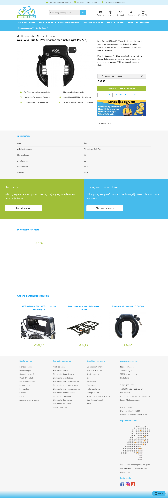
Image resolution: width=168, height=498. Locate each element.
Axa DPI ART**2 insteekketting (120, 47)
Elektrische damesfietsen (63, 374)
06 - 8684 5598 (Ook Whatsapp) (136, 396)
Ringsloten (50, 36)
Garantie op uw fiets (27, 374)
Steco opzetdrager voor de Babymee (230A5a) (83, 308)
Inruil (89, 403)
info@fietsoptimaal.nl (131, 400)
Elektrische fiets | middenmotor (66, 381)
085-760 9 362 (128, 385)
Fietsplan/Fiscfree (94, 370)
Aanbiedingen (59, 367)
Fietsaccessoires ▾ (25, 28)
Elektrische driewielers (62, 400)
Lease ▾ (130, 22)
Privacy (22, 396)
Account (131, 15)
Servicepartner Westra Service (99, 396)
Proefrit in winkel (121, 95)
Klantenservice (25, 367)
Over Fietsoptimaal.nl (95, 400)
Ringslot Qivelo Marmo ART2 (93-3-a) (128, 306)
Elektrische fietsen (60, 370)
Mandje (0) (142, 15)
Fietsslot (40, 36)
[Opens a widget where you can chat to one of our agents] (159, 494)
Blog (89, 378)
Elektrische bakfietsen (62, 403)
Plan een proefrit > (105, 208)
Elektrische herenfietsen (63, 378)
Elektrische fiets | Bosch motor (65, 385)
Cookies (22, 392)
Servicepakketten (94, 374)
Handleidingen (25, 370)
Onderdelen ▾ (42, 28)
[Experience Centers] (135, 459)
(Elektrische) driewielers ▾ (69, 22)
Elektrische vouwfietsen (93, 22)
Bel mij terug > (23, 208)
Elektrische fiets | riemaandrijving (66, 389)
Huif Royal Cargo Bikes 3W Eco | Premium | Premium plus (39, 308)
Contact (120, 15)
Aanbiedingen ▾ (142, 22)
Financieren (138, 95)
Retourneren (24, 385)
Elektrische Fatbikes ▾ (115, 22)
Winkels (100, 15)
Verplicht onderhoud (28, 378)
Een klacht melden (27, 381)
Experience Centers (95, 367)
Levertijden (24, 389)
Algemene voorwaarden (29, 400)
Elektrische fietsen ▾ (26, 22)
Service (110, 15)
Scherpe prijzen (93, 392)
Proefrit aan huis (93, 385)
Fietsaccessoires (28, 36)
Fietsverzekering (93, 389)
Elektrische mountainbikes (64, 392)
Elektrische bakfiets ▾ (47, 22)
